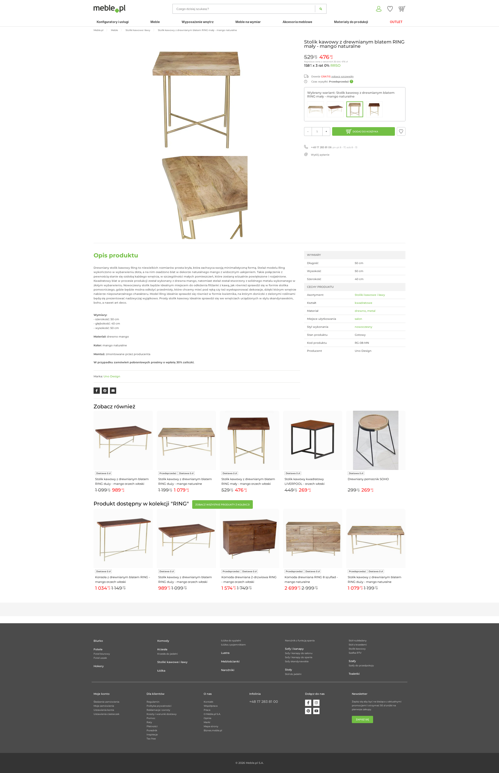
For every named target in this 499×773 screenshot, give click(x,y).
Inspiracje (152, 734)
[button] (401, 131)
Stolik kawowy (357, 648)
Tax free (151, 738)
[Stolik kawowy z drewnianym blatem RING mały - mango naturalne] (354, 109)
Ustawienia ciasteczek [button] (106, 714)
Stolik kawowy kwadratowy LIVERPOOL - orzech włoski (305, 481)
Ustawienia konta (104, 709)
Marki (207, 722)
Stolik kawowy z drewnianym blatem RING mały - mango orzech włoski (248, 481)
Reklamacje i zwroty (158, 709)
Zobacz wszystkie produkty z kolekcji (222, 504)
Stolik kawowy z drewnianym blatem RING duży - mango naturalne (185, 481)
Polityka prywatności (159, 705)
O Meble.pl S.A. (212, 714)
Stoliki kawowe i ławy (370, 295)
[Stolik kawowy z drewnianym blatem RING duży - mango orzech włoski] (335, 109)
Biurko (98, 641)
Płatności (152, 726)
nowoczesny (363, 327)
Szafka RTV (355, 652)
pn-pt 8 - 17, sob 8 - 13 (334, 147)
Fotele (98, 649)
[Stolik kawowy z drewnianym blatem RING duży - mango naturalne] (315, 109)
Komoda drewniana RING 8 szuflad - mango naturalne (311, 579)
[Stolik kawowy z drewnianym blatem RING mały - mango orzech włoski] (374, 109)
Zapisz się (362, 719)
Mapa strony (211, 726)
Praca (207, 709)
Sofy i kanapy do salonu (298, 653)
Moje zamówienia (104, 705)
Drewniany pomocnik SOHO (368, 479)
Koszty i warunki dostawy (162, 714)
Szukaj (320, 8)
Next (406, 456)
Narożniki (227, 670)
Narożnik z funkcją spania (300, 640)
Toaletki (354, 673)
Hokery (99, 666)
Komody (163, 641)
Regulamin (153, 701)
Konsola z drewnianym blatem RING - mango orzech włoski (122, 579)
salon (358, 319)
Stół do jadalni (293, 674)
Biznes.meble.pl (213, 730)
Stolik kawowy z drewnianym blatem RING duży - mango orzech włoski (122, 481)
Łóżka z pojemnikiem (233, 644)
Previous (92, 456)
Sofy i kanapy (294, 649)
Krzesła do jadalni (167, 653)
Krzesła (162, 649)
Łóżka (161, 670)
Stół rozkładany (358, 640)
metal (371, 311)
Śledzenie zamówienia (106, 701)
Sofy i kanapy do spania (298, 657)
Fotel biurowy (102, 653)
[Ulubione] (390, 9)
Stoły (288, 669)
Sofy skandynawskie (297, 661)
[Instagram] (316, 703)
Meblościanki (230, 661)
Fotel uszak (100, 657)
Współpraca (211, 705)
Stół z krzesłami (358, 644)
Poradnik (152, 730)
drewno (360, 311)
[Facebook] (308, 703)
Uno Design (112, 376)
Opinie (207, 718)
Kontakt (208, 701)
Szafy (352, 661)
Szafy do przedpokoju (361, 665)
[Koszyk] (402, 9)
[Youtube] (316, 711)
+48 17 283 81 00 (263, 702)
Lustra (225, 653)
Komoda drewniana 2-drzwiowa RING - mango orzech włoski (249, 579)
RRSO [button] (335, 65)
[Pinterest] (308, 711)
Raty (149, 722)
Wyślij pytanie (320, 154)
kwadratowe (363, 303)
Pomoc (151, 718)
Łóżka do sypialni (231, 640)
